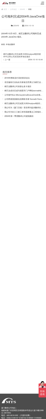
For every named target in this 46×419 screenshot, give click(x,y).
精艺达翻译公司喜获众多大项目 (17, 86)
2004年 (22, 9)
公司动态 (13, 9)
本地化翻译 (10, 44)
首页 (5, 9)
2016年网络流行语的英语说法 (17, 77)
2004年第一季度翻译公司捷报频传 (18, 116)
